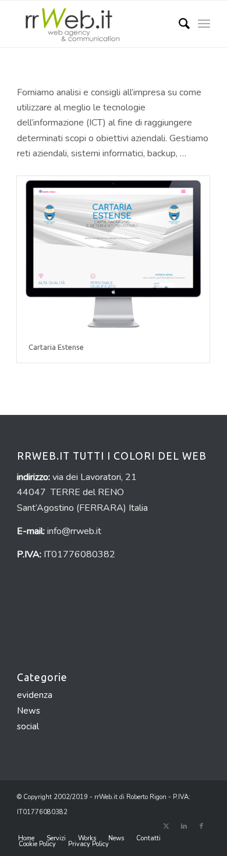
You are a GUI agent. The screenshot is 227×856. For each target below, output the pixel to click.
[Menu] (204, 24)
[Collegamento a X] (166, 826)
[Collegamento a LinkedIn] (184, 826)
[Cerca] (178, 24)
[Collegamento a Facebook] (201, 826)
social (28, 726)
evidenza (34, 695)
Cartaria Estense (56, 347)
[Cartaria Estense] (113, 253)
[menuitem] (178, 24)
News (28, 711)
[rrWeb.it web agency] (94, 24)
